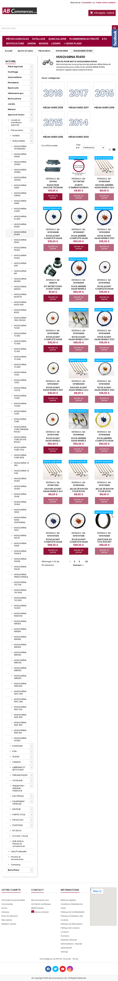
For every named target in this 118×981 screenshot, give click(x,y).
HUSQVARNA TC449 (20, 358)
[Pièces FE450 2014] (78, 122)
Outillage (13, 71)
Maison (12, 109)
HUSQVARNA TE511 (20, 529)
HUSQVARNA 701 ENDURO (20, 147)
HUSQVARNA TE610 (20, 544)
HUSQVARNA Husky (20, 256)
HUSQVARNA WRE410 (20, 661)
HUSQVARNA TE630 (20, 568)
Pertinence (94, 148)
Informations (70, 890)
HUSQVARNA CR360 (20, 163)
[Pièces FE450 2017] (78, 93)
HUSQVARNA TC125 (20, 326)
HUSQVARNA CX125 (20, 210)
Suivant (78, 565)
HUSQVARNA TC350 (20, 334)
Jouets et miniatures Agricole (16, 122)
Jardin (11, 104)
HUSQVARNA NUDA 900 (20, 303)
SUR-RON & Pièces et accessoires (18, 844)
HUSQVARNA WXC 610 (20, 708)
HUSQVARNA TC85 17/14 (20, 448)
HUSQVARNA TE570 (20, 536)
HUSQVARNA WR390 (20, 638)
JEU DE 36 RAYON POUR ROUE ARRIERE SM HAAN (78, 491)
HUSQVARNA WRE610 (20, 677)
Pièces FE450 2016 (104, 107)
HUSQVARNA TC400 (20, 342)
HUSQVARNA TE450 (20, 503)
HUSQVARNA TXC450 (20, 599)
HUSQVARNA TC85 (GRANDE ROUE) (21, 429)
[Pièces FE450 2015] (53, 122)
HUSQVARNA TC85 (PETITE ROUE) (20, 439)
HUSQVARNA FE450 (20, 233)
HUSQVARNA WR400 (20, 645)
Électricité (13, 87)
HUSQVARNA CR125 (20, 155)
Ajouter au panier (53, 196)
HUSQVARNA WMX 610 (20, 614)
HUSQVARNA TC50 (20, 373)
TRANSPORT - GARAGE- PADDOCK (19, 788)
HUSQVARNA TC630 (20, 404)
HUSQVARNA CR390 (20, 171)
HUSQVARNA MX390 (20, 280)
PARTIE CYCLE (18, 814)
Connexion (86, 2)
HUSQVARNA (18, 141)
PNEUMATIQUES (20, 775)
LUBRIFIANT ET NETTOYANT (18, 768)
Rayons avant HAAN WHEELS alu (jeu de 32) (78, 390)
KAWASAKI (17, 745)
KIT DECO (16, 830)
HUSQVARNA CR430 (20, 178)
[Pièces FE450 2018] (53, 93)
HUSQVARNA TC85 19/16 (20, 456)
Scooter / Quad (20, 835)
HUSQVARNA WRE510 (20, 669)
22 (86, 561)
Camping (15, 864)
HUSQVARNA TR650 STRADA (21, 575)
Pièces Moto (17, 130)
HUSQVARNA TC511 (20, 381)
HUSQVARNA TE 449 (21, 472)
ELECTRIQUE (18, 796)
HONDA (16, 135)
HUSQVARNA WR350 (20, 622)
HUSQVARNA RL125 (20, 311)
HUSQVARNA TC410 (20, 350)
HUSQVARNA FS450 (20, 249)
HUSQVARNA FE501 (20, 241)
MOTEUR (16, 809)
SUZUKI (15, 756)
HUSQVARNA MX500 (20, 287)
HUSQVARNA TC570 (20, 389)
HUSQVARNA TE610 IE (20, 552)
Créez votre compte (105, 2)
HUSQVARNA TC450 (20, 365)
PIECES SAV (18, 819)
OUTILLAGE (17, 780)
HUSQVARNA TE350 (20, 479)
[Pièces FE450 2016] (104, 93)
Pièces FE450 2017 (79, 107)
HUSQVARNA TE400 (20, 487)
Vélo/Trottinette (19, 851)
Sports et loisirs (16, 114)
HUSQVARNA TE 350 (21, 464)
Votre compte (11, 890)
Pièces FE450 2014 (79, 136)
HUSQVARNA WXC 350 (20, 692)
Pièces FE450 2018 (53, 107)
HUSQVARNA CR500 (20, 194)
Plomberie (13, 82)
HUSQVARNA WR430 (20, 653)
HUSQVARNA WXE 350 (20, 716)
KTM (14, 751)
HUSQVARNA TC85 (20, 420)
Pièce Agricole (15, 66)
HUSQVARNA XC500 (20, 739)
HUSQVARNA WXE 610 (20, 731)
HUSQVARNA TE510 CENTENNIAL (20, 520)
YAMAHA (16, 762)
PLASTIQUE (17, 825)
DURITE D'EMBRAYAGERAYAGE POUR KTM (81, 187)
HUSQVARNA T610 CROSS (20, 319)
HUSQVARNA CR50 (20, 186)
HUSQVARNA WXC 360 (20, 700)
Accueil (10, 61)
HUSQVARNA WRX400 (20, 684)
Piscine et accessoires (17, 858)
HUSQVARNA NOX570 (20, 295)
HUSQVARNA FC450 (20, 217)
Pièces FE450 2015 (53, 136)
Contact (37, 890)
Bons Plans (13, 870)
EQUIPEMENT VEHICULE (18, 802)
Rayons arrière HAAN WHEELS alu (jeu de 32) (104, 187)
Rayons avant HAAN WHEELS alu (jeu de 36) (53, 491)
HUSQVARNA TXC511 (20, 607)
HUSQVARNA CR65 (20, 202)
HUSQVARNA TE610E (20, 560)
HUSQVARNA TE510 (20, 511)
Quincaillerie (15, 77)
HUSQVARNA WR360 (20, 630)
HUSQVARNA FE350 (20, 225)
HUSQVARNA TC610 (20, 397)
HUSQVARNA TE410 (20, 495)
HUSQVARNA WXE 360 (20, 723)
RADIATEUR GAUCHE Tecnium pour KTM (53, 187)
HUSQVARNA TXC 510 (20, 583)
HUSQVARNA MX (20, 272)
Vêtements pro (16, 93)
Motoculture (14, 98)
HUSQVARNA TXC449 (20, 591)
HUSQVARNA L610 (20, 264)
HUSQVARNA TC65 (20, 412)
